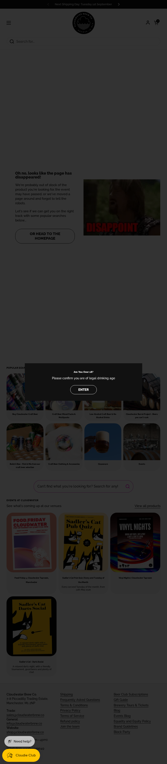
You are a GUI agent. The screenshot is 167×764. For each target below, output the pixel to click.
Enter (83, 390)
